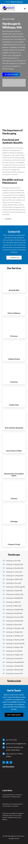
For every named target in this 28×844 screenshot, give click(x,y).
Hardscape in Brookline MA (14, 568)
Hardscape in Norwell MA (14, 651)
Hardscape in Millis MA (13, 602)
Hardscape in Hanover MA (14, 673)
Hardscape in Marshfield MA (15, 662)
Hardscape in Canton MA (14, 572)
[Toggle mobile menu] (25, 8)
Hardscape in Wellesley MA (14, 636)
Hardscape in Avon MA (13, 561)
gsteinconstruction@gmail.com (16, 744)
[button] (14, 219)
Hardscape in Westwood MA (15, 640)
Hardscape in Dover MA (13, 583)
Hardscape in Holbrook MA (14, 594)
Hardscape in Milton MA (13, 606)
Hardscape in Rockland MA (14, 666)
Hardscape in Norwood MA (14, 617)
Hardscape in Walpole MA (14, 632)
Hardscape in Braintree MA (14, 564)
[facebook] (3, 762)
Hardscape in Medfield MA (14, 598)
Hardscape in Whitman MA (14, 670)
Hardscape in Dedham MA (14, 579)
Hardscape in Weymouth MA (15, 643)
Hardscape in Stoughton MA (15, 628)
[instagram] (7, 762)
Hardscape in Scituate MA (14, 658)
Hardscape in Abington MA (14, 647)
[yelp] (10, 762)
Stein (6, 45)
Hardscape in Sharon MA (14, 624)
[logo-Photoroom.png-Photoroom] (7, 726)
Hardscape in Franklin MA (14, 591)
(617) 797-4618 (18, 2)
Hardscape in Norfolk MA (14, 613)
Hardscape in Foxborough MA (15, 587)
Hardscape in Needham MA (14, 609)
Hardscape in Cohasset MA (14, 576)
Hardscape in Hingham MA (14, 655)
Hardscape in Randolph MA (14, 621)
